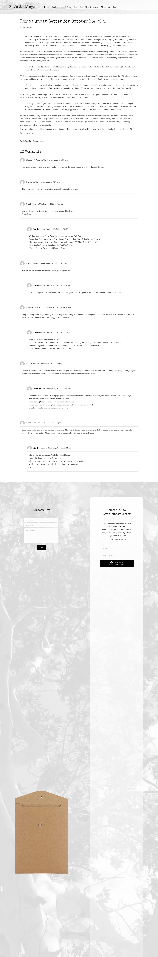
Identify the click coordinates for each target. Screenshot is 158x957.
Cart (114, 7)
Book (54, 7)
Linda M (29, 423)
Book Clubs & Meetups (89, 7)
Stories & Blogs (65, 7)
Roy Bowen (38, 229)
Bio (75, 7)
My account (105, 7)
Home (46, 7)
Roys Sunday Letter (36, 141)
